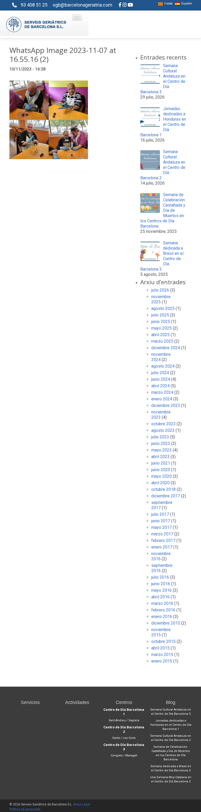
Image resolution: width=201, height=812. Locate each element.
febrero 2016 (163, 609)
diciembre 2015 (165, 623)
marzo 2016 (162, 603)
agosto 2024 (163, 366)
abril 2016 (160, 596)
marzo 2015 (162, 654)
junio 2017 (160, 520)
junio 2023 (160, 443)
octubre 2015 (163, 641)
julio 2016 (160, 577)
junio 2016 (160, 583)
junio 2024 (160, 379)
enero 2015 (161, 661)
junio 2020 (160, 469)
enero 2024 (161, 398)
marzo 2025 (162, 341)
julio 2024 (160, 372)
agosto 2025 (163, 308)
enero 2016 (161, 616)
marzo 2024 (162, 392)
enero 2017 (161, 547)
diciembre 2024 (165, 347)
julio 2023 (160, 436)
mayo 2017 (161, 527)
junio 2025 (160, 321)
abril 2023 (160, 456)
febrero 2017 (163, 540)
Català (167, 3)
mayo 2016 (161, 590)
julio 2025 (160, 315)
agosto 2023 (163, 430)
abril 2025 (160, 334)
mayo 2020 (161, 476)
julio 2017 (160, 514)
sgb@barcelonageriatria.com (82, 5)
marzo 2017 (162, 533)
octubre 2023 (163, 423)
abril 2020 (160, 482)
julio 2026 (160, 290)
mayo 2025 (161, 328)
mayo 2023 (161, 450)
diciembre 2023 (165, 405)
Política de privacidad (24, 809)
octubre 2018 (163, 489)
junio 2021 (160, 463)
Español (186, 3)
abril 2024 (160, 385)
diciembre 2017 (165, 495)
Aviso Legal (81, 804)
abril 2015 (160, 648)
